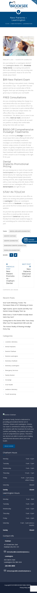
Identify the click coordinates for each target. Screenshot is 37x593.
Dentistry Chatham (11, 361)
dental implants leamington (20, 231)
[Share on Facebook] (11, 255)
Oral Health (9, 385)
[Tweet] (15, 255)
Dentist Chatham (10, 236)
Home (7, 23)
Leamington (8, 201)
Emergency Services (11, 370)
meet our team (15, 118)
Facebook (18, 203)
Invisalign (20, 136)
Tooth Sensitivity (10, 394)
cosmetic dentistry (11, 342)
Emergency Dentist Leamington (15, 245)
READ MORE (9, 446)
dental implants (8, 187)
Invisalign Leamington (11, 250)
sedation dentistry (11, 389)
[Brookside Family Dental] (18, 5)
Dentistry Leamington (24, 60)
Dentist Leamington (11, 240)
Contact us (16, 216)
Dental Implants (10, 346)
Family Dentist (10, 375)
